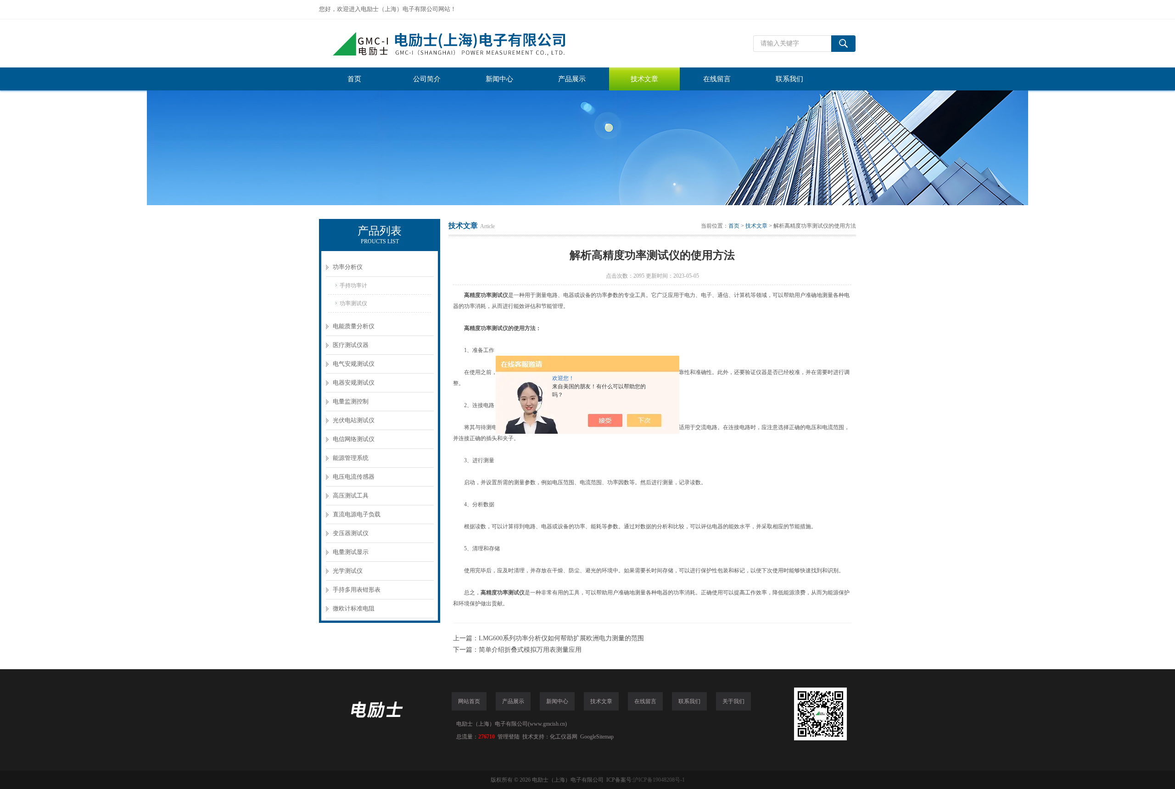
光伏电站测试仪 (354, 420)
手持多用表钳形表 (356, 589)
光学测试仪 (348, 570)
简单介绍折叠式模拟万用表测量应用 (530, 649)
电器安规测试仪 (354, 382)
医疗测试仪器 (351, 344)
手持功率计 (353, 285)
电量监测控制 (351, 401)
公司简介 (427, 79)
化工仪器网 (563, 736)
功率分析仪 (348, 266)
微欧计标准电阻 (354, 608)
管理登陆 (509, 736)
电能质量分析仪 (354, 326)
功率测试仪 (353, 303)
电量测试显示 (351, 551)
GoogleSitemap (597, 736)
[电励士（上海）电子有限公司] (456, 43)
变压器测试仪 (351, 533)
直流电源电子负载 (356, 514)
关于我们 (733, 701)
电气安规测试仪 (354, 363)
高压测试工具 (351, 495)
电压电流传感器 (354, 476)
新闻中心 (499, 79)
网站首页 (469, 701)
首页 (354, 79)
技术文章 (644, 79)
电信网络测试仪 (354, 439)
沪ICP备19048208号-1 (659, 780)
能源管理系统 (351, 457)
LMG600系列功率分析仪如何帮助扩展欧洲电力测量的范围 (561, 638)
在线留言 (717, 79)
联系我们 (789, 79)
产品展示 (572, 79)
